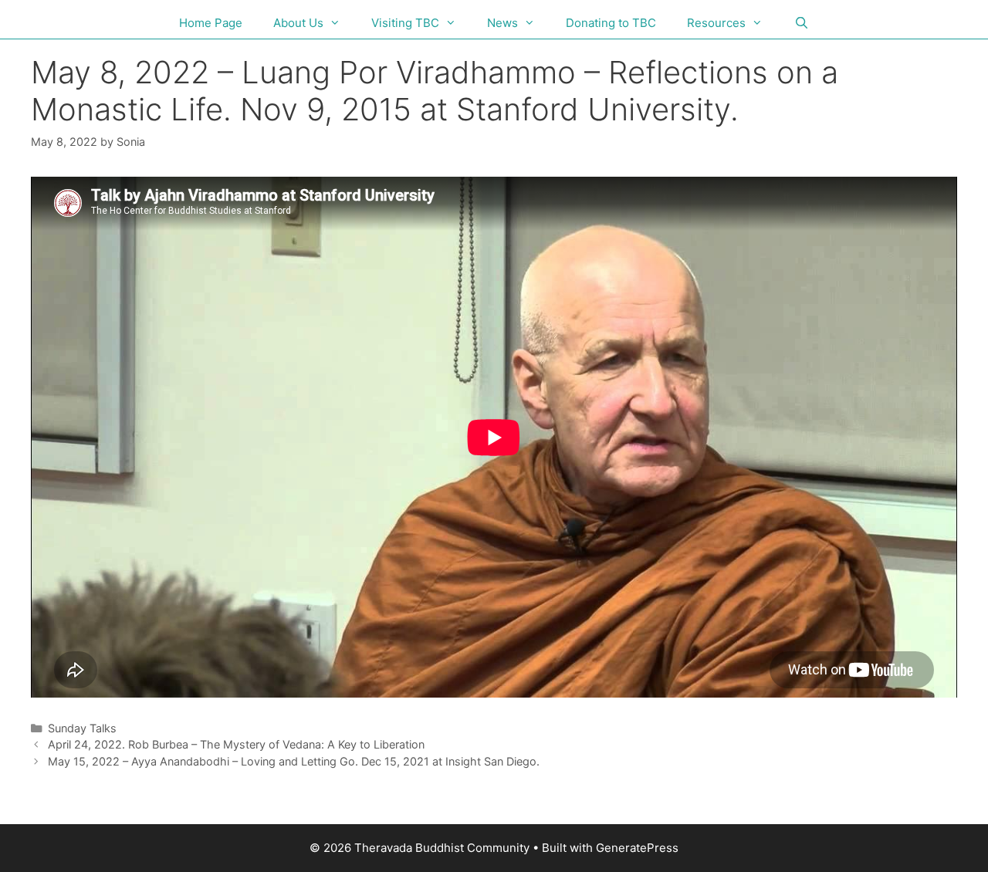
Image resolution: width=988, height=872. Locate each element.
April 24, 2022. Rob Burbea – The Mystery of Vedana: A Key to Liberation (236, 744)
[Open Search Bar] (801, 23)
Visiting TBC (405, 22)
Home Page (210, 22)
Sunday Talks (82, 728)
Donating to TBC (611, 22)
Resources (716, 22)
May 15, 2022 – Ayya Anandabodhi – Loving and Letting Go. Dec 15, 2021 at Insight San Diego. (294, 761)
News (502, 22)
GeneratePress (637, 847)
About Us (298, 22)
